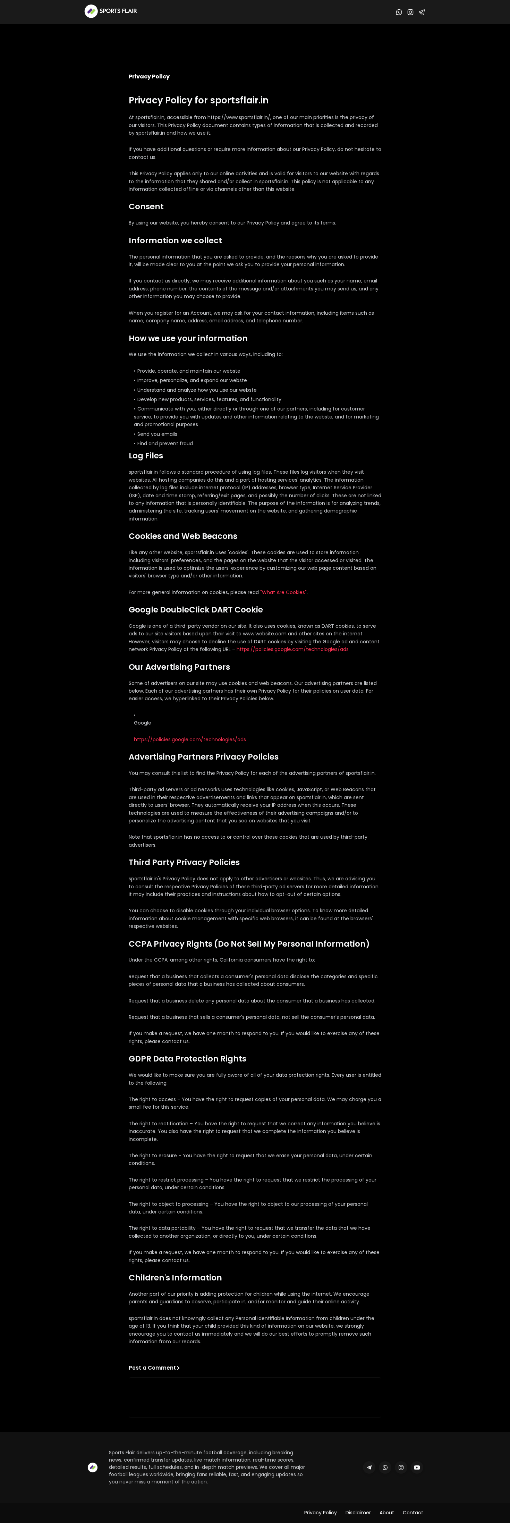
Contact (413, 1512)
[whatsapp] (385, 1467)
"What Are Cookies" (283, 592)
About (387, 1512)
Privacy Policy (320, 1512)
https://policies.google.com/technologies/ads (293, 649)
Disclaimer (358, 1512)
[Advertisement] (255, 43)
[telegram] (369, 1467)
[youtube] (417, 1467)
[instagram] (401, 1467)
